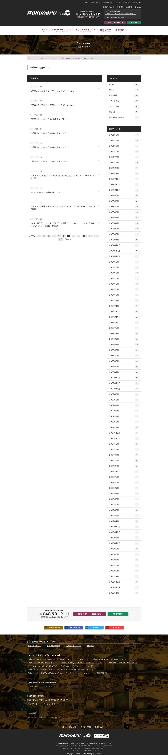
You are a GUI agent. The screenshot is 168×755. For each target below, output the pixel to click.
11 (90, 236)
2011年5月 (123, 538)
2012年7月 (123, 488)
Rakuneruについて (61, 30)
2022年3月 (123, 422)
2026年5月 (123, 151)
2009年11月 (123, 587)
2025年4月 (123, 223)
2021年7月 (123, 449)
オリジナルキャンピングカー (85, 30)
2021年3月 (123, 466)
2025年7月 (123, 206)
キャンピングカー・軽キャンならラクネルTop (42, 58)
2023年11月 (123, 317)
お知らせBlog (107, 7)
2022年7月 (123, 405)
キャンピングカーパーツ (53, 704)
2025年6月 (123, 212)
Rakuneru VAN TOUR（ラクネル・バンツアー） (110, 659)
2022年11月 (123, 383)
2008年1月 (123, 593)
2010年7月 (123, 549)
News (123, 84)
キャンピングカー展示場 (37, 717)
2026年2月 (123, 168)
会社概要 (129, 7)
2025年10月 (123, 190)
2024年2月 (123, 300)
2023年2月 (123, 366)
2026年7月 (123, 140)
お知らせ (72, 727)
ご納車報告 (76, 58)
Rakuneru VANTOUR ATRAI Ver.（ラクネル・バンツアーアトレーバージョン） (58, 669)
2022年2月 (123, 427)
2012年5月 (123, 499)
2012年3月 (123, 510)
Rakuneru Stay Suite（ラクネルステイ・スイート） (81, 662)
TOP (62, 727)
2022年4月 (123, 416)
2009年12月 (123, 582)
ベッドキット (33, 704)
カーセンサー (33, 686)
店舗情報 (118, 30)
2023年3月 (123, 361)
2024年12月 (123, 245)
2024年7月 (123, 273)
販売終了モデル (102, 673)
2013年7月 (123, 482)
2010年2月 (123, 571)
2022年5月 (123, 411)
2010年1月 (123, 576)
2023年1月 (123, 372)
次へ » (68, 239)
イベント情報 (119, 7)
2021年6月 (123, 455)
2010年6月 (123, 554)
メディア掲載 (123, 106)
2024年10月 (123, 256)
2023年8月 (123, 333)
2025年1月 (123, 240)
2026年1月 (123, 173)
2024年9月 (123, 262)
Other (123, 90)
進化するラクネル (34, 646)
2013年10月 (123, 471)
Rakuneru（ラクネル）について (42, 642)
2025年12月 (123, 179)
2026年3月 (123, 162)
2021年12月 (123, 433)
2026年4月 (123, 157)
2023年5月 (123, 350)
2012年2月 (123, 515)
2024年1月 (123, 306)
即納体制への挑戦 (53, 646)
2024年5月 (123, 284)
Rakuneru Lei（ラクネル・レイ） (41, 662)
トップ (45, 30)
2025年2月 (123, 234)
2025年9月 (123, 195)
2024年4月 (123, 289)
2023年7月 (123, 339)
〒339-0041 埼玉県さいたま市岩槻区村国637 (120, 13)
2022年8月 (123, 400)
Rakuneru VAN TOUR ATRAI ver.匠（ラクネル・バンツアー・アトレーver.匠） (63, 666)
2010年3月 (123, 565)
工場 (68, 717)
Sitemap (138, 7)
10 (84, 236)
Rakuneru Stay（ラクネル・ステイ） (123, 662)
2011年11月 (123, 526)
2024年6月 (123, 278)
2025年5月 (123, 217)
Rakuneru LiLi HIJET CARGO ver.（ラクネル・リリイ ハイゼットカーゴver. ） (59, 673)
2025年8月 (123, 201)
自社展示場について (73, 646)
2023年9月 (123, 328)
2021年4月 (123, 460)
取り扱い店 (56, 717)
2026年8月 (123, 135)
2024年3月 (123, 295)
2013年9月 (123, 477)
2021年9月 (123, 444)
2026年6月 (123, 146)
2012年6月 (123, 493)
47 (60, 239)
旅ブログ (123, 112)
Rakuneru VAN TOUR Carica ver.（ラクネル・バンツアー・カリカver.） (56, 659)
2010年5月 (123, 560)
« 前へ (32, 236)
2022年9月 (123, 394)
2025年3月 (123, 228)
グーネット (48, 686)
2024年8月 (123, 267)
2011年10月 (123, 532)
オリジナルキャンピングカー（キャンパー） (46, 655)
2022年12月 (123, 377)
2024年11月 (123, 251)
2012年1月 (123, 521)
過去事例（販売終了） (37, 696)
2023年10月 (123, 322)
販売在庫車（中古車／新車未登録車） (105, 30)
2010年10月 (123, 543)
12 (96, 236)
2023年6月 (123, 344)
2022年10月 (123, 389)
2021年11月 (123, 438)
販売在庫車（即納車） (123, 117)
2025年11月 (123, 184)
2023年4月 (123, 355)
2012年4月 (123, 504)
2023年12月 (123, 311)
